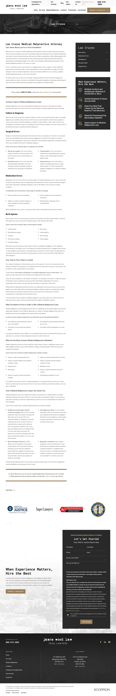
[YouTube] (109, 642)
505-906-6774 (59, 661)
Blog (62, 3)
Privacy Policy (101, 608)
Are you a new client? (72, 558)
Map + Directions (59, 664)
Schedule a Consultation (97, 10)
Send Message (86, 621)
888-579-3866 (102, 3)
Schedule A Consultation (15, 591)
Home (7, 655)
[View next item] (10, 523)
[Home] (16, 7)
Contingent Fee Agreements (14, 670)
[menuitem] (91, 52)
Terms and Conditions (73, 610)
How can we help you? (72, 563)
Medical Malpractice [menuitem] (52, 10)
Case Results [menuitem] (82, 10)
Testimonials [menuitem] (72, 10)
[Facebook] (101, 642)
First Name (69, 547)
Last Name (90, 547)
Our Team (8, 659)
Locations (9, 666)
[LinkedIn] (105, 642)
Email (88, 552)
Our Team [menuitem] (42, 10)
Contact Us (9, 677)
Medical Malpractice (11, 662)
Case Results (10, 673)
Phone (68, 552)
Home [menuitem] (36, 10)
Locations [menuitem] (63, 10)
